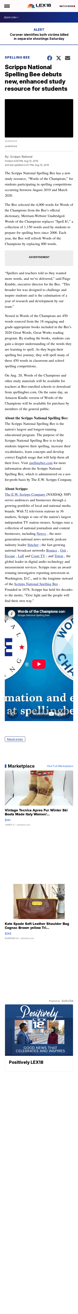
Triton (58, 555)
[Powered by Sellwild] (67, 1000)
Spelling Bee (17, 57)
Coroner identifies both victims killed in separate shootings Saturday (39, 37)
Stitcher (33, 544)
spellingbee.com (41, 462)
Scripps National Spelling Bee (36, 583)
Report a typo (15, 739)
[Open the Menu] (6, 6)
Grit (63, 550)
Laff (21, 555)
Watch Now (66, 6)
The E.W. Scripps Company (25, 494)
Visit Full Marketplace (60, 766)
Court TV (38, 555)
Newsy (41, 533)
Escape (10, 555)
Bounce (51, 550)
